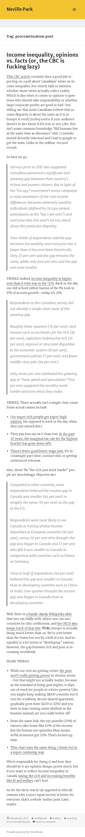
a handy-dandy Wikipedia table (49, 614)
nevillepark (40, 818)
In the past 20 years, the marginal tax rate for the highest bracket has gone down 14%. (44, 438)
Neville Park (20, 9)
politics (57, 818)
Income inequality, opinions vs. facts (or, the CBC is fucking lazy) (42, 61)
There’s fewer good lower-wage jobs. (37, 451)
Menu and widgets (74, 13)
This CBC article (18, 77)
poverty (71, 818)
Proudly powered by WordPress (25, 832)
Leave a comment (46, 821)
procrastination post (18, 821)
